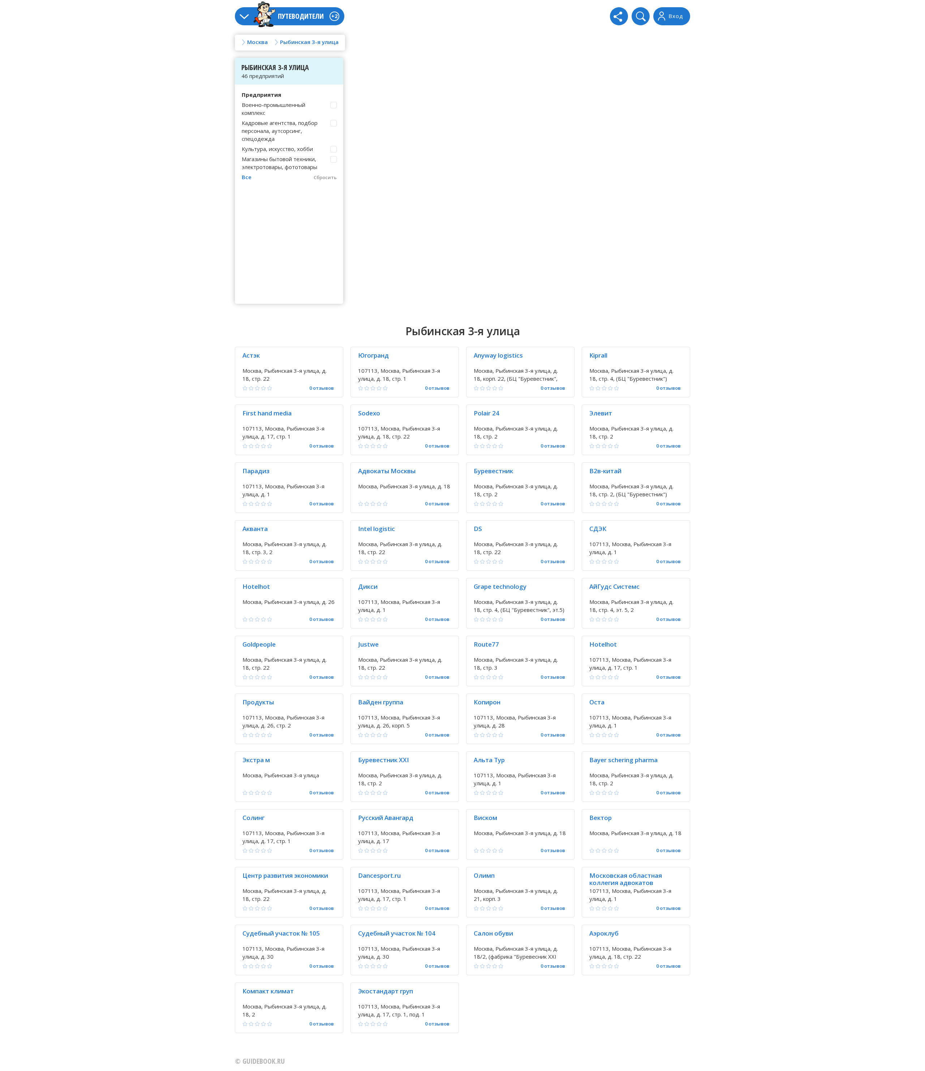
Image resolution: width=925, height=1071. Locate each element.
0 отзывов (321, 388)
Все (246, 177)
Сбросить (325, 177)
